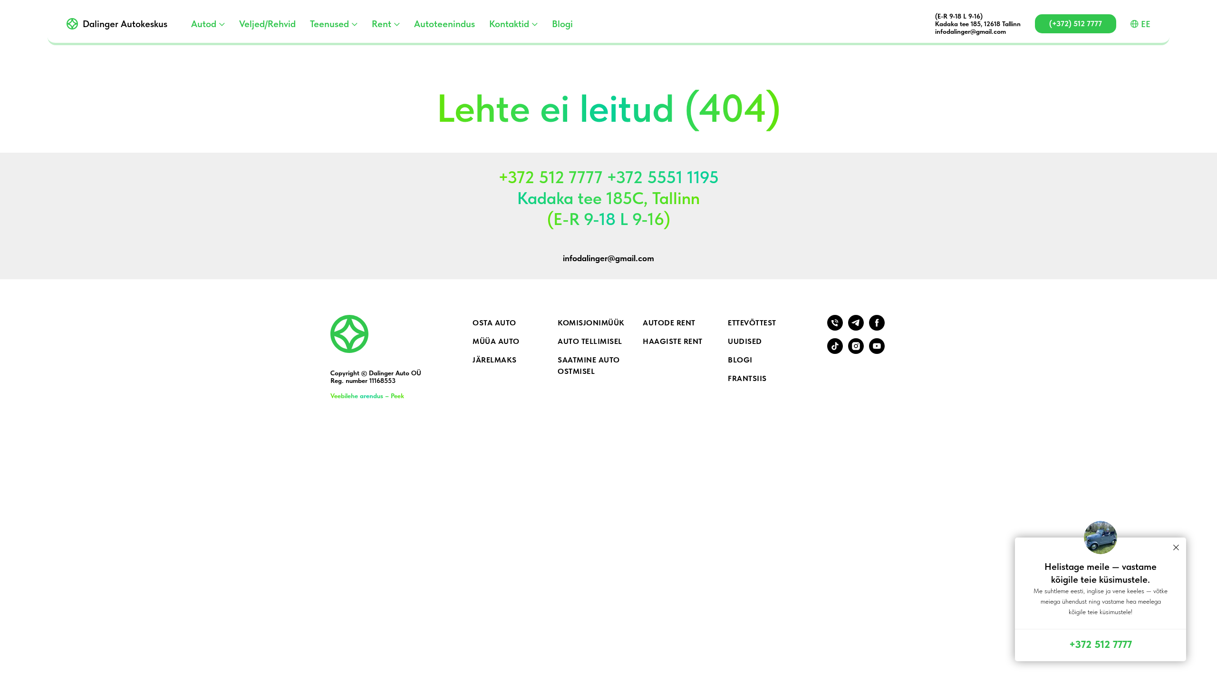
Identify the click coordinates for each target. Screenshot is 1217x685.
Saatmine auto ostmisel (589, 365)
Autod (203, 23)
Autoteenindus (444, 23)
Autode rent (669, 322)
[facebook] (877, 328)
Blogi (562, 23)
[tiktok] (835, 351)
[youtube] (877, 351)
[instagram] (856, 351)
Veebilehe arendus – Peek (367, 396)
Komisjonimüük (591, 322)
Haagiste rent (673, 341)
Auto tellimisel (590, 341)
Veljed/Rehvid (267, 23)
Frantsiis (747, 378)
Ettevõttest (752, 322)
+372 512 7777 (1100, 644)
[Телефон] (835, 328)
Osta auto (494, 322)
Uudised (745, 341)
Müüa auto (496, 341)
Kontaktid (509, 23)
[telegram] (856, 328)
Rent (381, 23)
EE (1145, 24)
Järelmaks (495, 359)
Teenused (329, 23)
